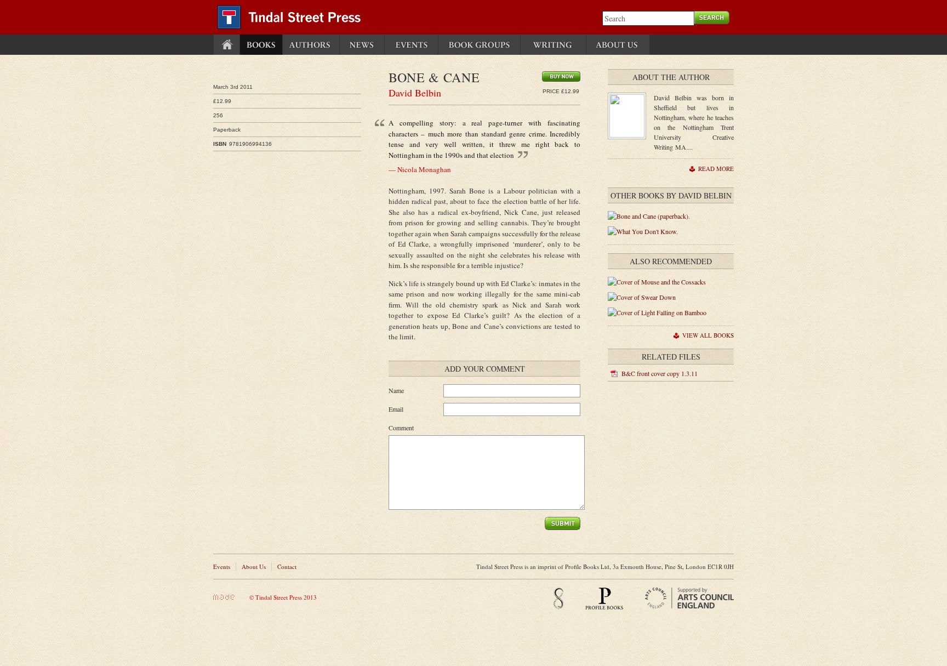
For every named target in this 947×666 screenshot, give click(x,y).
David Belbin (415, 92)
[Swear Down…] (642, 297)
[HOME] (226, 45)
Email (396, 409)
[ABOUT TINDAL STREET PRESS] (617, 45)
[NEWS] (362, 45)
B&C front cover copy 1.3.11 (659, 373)
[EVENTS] (411, 45)
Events (221, 566)
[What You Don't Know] (643, 231)
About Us (254, 566)
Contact (286, 566)
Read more (716, 168)
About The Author (671, 77)
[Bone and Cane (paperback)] (649, 216)
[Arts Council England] (689, 606)
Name (396, 390)
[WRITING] (553, 45)
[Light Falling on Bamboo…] (657, 312)
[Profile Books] (604, 607)
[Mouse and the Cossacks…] (657, 282)
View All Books (708, 335)
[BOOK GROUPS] (479, 45)
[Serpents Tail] (558, 607)
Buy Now (561, 76)
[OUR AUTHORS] (311, 45)
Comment (401, 427)
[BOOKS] (261, 45)
